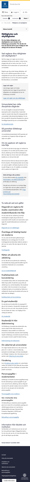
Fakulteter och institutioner (5, 462)
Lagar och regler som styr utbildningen (14, 98)
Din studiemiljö (6, 316)
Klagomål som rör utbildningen (10, 228)
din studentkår (20, 177)
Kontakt (4, 455)
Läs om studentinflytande (9, 271)
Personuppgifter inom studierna (11, 394)
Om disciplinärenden (7, 124)
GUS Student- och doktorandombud (13, 179)
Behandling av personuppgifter (10, 417)
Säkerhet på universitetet (16, 356)
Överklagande (6, 250)
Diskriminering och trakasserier (11, 340)
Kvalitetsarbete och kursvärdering (11, 297)
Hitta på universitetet (7, 458)
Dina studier (7, 22)
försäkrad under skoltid (11, 363)
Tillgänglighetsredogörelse (9, 475)
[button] (5, 12)
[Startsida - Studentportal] (25, 476)
